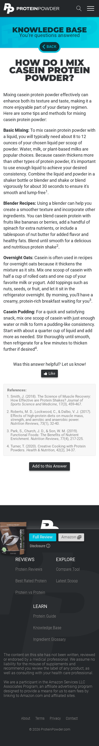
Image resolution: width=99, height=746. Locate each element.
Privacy (55, 718)
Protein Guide (44, 616)
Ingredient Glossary (49, 639)
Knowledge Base (47, 627)
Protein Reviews (28, 569)
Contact (72, 718)
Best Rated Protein (31, 580)
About (25, 718)
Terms (39, 718)
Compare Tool (68, 569)
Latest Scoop (67, 580)
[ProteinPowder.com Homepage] (32, 8)
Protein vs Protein (30, 592)
